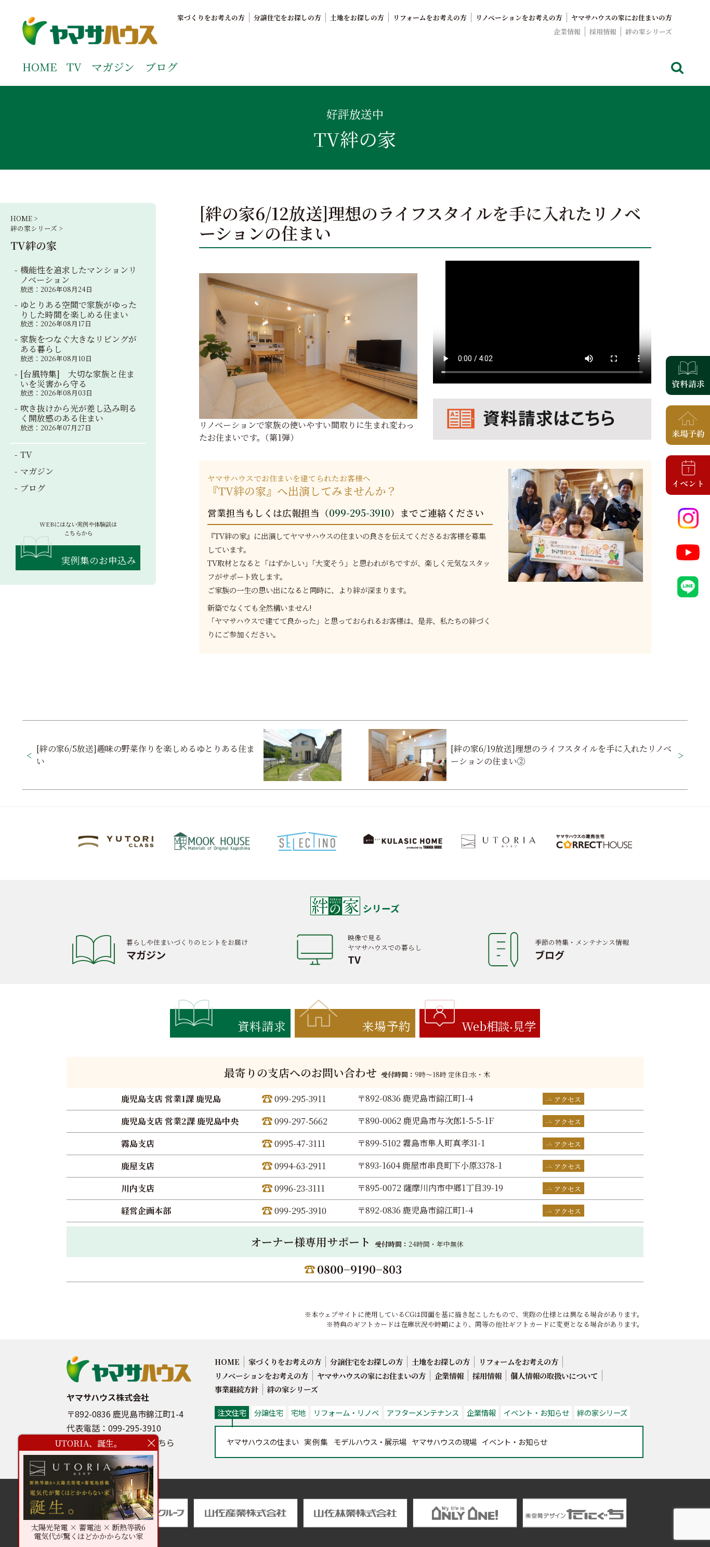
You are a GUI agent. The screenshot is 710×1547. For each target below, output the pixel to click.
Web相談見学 (499, 1025)
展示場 (370, 1441)
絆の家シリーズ (648, 31)
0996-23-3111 (299, 1188)
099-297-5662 (300, 1121)
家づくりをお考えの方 (211, 17)
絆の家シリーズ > (36, 228)
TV (74, 66)
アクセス (567, 1099)
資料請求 (262, 1025)
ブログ (161, 66)
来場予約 (386, 1025)
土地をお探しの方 (357, 17)
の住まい (263, 1441)
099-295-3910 (359, 512)
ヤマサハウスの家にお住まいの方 (621, 17)
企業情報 (567, 31)
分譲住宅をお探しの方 (287, 17)
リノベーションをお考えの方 (519, 17)
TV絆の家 (33, 245)
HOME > (23, 218)
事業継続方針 (236, 1389)
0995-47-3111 (299, 1143)
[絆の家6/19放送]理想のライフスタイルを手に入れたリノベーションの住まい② (561, 755)
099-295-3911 (300, 1099)
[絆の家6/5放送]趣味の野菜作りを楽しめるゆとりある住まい (145, 755)
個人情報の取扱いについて (554, 1375)
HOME (39, 66)
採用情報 (602, 31)
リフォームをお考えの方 (430, 17)
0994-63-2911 (300, 1166)
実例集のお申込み (98, 560)
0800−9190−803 (359, 1269)
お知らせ (514, 1441)
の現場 (444, 1441)
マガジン (113, 66)
